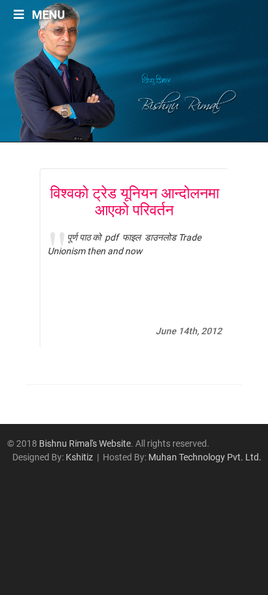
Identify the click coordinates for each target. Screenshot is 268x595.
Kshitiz (79, 457)
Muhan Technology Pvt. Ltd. (204, 457)
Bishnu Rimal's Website (85, 443)
